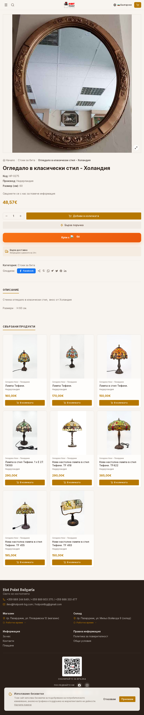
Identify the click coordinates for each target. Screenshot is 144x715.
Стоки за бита (26, 160)
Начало (10, 160)
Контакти (8, 640)
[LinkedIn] (65, 270)
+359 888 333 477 (66, 599)
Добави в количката (86, 215)
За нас (7, 636)
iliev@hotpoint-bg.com (20, 604)
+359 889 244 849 (18, 599)
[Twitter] (56, 270)
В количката (26, 402)
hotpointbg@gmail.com (48, 604)
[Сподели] (39, 270)
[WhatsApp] (48, 270)
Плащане (8, 645)
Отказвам (109, 699)
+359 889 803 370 (42, 599)
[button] (72, 237)
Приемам (127, 699)
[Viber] (44, 270)
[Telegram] (52, 270)
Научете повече (23, 704)
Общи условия (82, 640)
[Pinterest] (61, 270)
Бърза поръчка (74, 225)
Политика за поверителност (90, 636)
